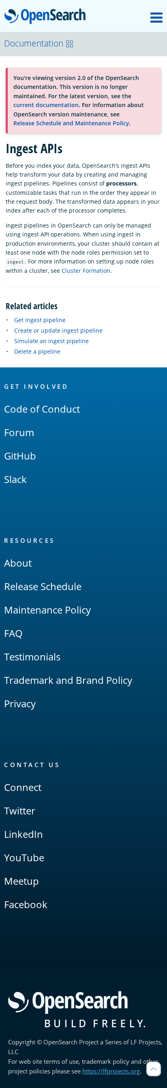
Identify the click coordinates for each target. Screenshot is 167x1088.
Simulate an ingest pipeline (51, 341)
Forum (19, 432)
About (18, 562)
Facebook (25, 904)
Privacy (20, 703)
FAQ (13, 633)
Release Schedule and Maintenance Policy (71, 123)
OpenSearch (47, 16)
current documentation (46, 105)
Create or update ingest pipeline (58, 330)
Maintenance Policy (47, 609)
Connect (22, 787)
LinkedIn (23, 834)
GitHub (20, 455)
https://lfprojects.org (111, 1071)
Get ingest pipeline (40, 320)
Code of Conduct (42, 408)
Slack (15, 479)
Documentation (33, 43)
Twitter (19, 810)
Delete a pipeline (37, 351)
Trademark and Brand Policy (68, 680)
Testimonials (32, 656)
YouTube (24, 857)
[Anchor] (62, 305)
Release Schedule (42, 586)
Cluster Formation (86, 270)
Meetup (21, 881)
